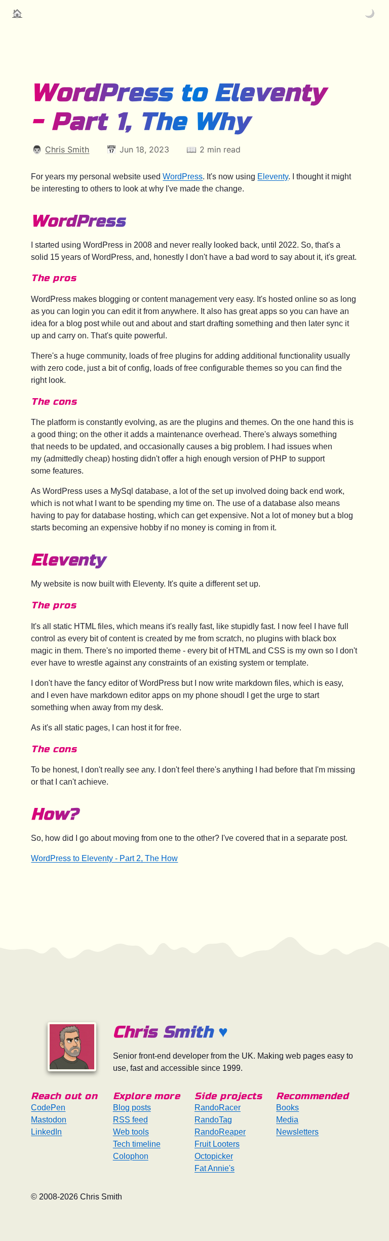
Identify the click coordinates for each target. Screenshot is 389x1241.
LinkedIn (46, 1132)
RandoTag (213, 1119)
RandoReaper (220, 1132)
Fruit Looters (217, 1144)
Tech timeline (137, 1144)
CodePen (48, 1107)
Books (287, 1107)
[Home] (71, 1046)
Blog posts (132, 1107)
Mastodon (48, 1119)
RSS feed (130, 1119)
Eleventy (272, 176)
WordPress (183, 176)
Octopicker (213, 1156)
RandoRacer (217, 1107)
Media (287, 1119)
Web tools (131, 1132)
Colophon (130, 1156)
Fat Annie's (214, 1168)
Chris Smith (67, 149)
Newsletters (297, 1132)
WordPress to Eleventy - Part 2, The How (104, 858)
